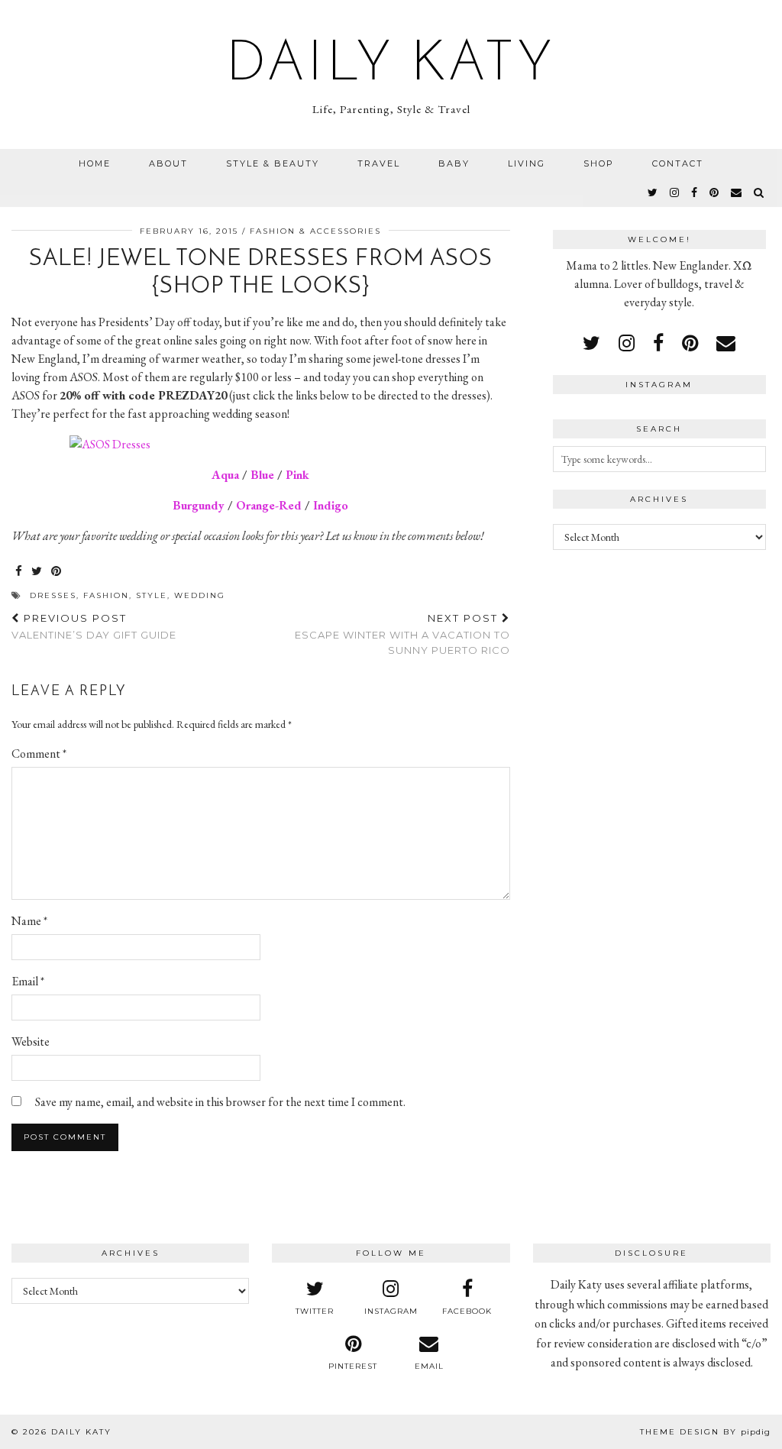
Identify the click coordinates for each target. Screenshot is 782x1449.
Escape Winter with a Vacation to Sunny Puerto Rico (402, 634)
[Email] (737, 192)
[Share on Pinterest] (56, 571)
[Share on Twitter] (37, 571)
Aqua (225, 475)
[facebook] (695, 192)
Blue (262, 475)
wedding (199, 595)
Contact (677, 163)
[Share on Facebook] (19, 571)
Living (526, 163)
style (151, 595)
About (168, 163)
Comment (38, 754)
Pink (297, 475)
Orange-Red (269, 505)
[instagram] (675, 192)
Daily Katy (391, 65)
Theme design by (705, 1432)
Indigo (330, 505)
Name (29, 921)
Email (27, 981)
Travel (378, 163)
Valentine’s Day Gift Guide (93, 627)
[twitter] (653, 192)
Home (95, 163)
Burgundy (199, 505)
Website (30, 1041)
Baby (454, 163)
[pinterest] (714, 192)
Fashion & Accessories (315, 231)
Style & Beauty (272, 163)
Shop (598, 163)
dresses (53, 595)
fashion (106, 595)
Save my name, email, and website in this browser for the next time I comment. (220, 1102)
